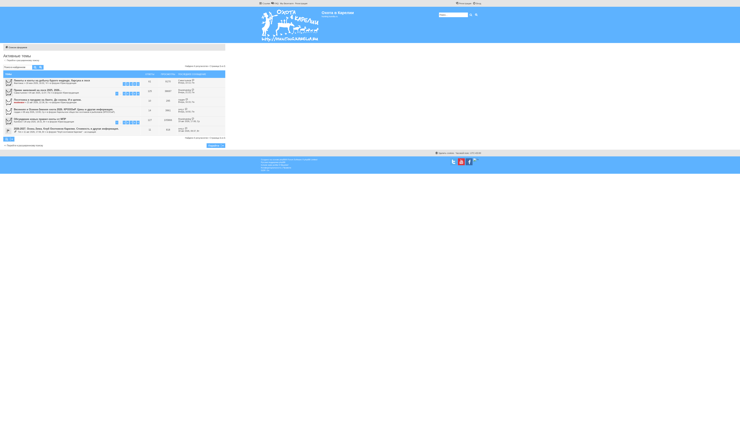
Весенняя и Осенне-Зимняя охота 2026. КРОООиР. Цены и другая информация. (63, 109)
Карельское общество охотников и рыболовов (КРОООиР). (86, 112)
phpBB (283, 160)
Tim (19, 132)
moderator (19, 102)
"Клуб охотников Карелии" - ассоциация (76, 132)
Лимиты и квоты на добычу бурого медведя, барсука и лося (52, 80)
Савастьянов (184, 80)
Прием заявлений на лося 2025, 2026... (38, 90)
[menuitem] (275, 3)
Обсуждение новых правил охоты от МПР (40, 119)
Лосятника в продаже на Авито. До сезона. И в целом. (48, 99)
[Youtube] (461, 161)
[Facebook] (469, 161)
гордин (181, 100)
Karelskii (18, 122)
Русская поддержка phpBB (273, 162)
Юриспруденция (68, 83)
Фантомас (19, 83)
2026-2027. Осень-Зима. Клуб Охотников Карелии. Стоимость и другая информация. (66, 128)
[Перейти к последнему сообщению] (193, 80)
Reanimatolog (184, 90)
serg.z (181, 109)
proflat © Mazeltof (280, 165)
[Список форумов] (290, 25)
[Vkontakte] (453, 161)
